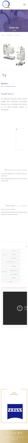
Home (3, 35)
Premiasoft (15, 439)
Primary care (14, 28)
